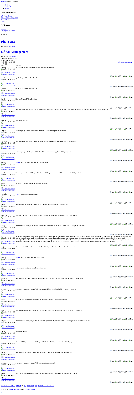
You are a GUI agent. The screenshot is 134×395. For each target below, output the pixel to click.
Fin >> (52, 386)
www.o (17, 162)
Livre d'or (8, 7)
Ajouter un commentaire (125, 62)
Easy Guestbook (14, 389)
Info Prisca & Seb (6, 16)
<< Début (4, 386)
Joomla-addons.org (30, 389)
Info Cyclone (5, 19)
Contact (7, 5)
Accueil (3, 1)
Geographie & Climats (8, 30)
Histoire (3, 29)
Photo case (8, 41)
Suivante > (46, 386)
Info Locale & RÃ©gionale (9, 18)
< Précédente (11, 386)
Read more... (13, 46)
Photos (3, 21)
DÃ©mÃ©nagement (14, 51)
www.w (18, 194)
